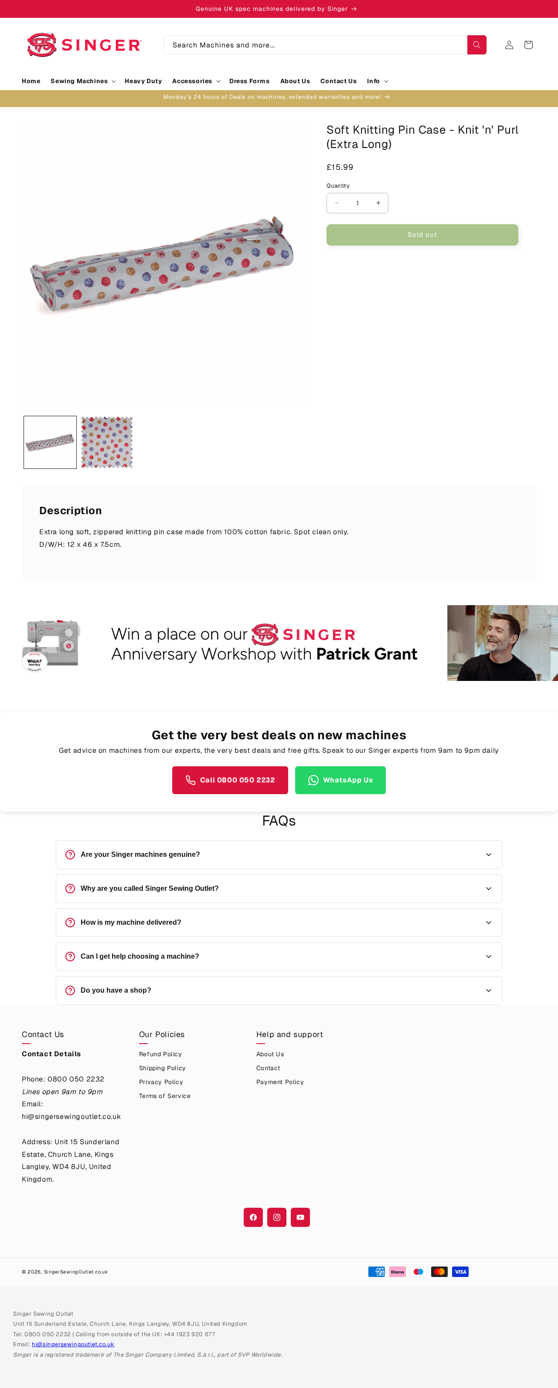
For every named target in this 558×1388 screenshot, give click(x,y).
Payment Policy (280, 1082)
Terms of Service (165, 1096)
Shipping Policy (162, 1068)
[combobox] (325, 45)
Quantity (338, 185)
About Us (270, 1054)
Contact (268, 1068)
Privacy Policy (161, 1082)
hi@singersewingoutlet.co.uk (73, 1344)
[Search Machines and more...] (477, 44)
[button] (82, 81)
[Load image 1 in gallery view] (50, 442)
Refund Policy (160, 1054)
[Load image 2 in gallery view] (107, 442)
